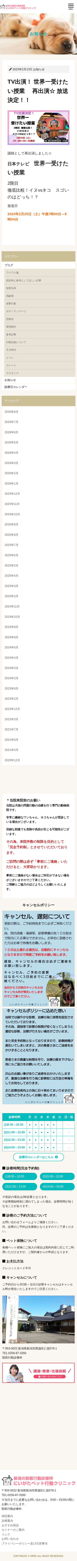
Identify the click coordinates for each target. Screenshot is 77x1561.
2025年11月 (12, 504)
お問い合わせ (10, 1538)
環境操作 (11, 326)
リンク (6, 1534)
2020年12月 (12, 760)
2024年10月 (12, 616)
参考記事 (11, 334)
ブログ (8, 265)
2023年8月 (11, 688)
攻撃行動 (11, 303)
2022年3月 (11, 719)
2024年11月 (12, 606)
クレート (11, 365)
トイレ (10, 357)
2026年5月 (11, 442)
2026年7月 (11, 421)
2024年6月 (11, 647)
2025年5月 (11, 565)
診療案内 (7, 1520)
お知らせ (39, 69)
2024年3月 (11, 668)
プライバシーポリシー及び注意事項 (24, 1543)
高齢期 (10, 295)
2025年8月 (11, 534)
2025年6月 (11, 555)
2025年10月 (12, 514)
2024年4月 (11, 657)
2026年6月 (11, 432)
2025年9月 (11, 524)
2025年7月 (11, 544)
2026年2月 (11, 473)
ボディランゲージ (16, 311)
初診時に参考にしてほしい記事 (23, 280)
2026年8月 (11, 411)
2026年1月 (11, 483)
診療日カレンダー (15, 386)
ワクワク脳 (12, 272)
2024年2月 (11, 678)
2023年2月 (11, 698)
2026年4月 (11, 452)
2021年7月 (11, 729)
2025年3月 (11, 586)
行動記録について (16, 342)
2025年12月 (12, 493)
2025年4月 (11, 575)
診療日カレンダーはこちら (36, 1157)
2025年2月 (11, 596)
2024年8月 (11, 637)
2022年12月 (12, 708)
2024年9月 (11, 626)
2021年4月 (11, 749)
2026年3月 (11, 463)
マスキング (12, 373)
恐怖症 (10, 319)
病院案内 (7, 1516)
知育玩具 (11, 288)
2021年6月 (11, 739)
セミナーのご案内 (13, 1529)
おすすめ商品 (10, 1525)
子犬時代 (11, 349)
